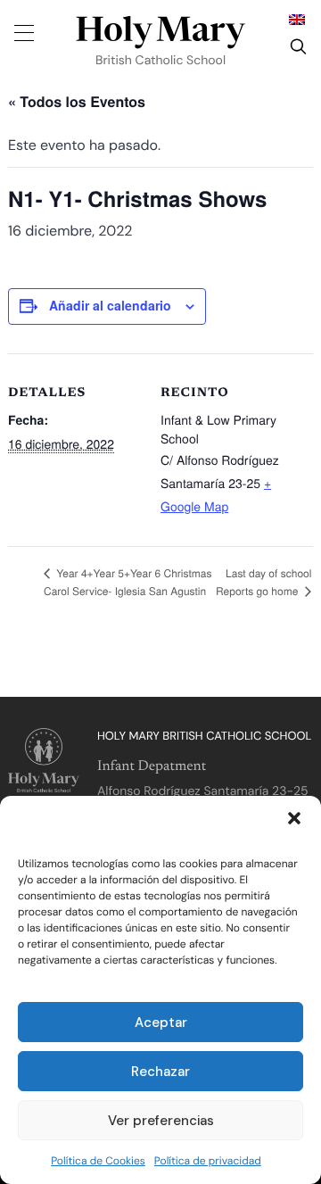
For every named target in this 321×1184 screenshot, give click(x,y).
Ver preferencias (161, 1121)
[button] (294, 818)
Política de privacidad (207, 1161)
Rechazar (160, 1072)
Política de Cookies (98, 1161)
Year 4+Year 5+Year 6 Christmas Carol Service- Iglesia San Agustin (127, 582)
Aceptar (161, 1022)
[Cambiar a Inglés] (297, 19)
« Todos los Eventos (76, 101)
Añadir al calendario (110, 305)
